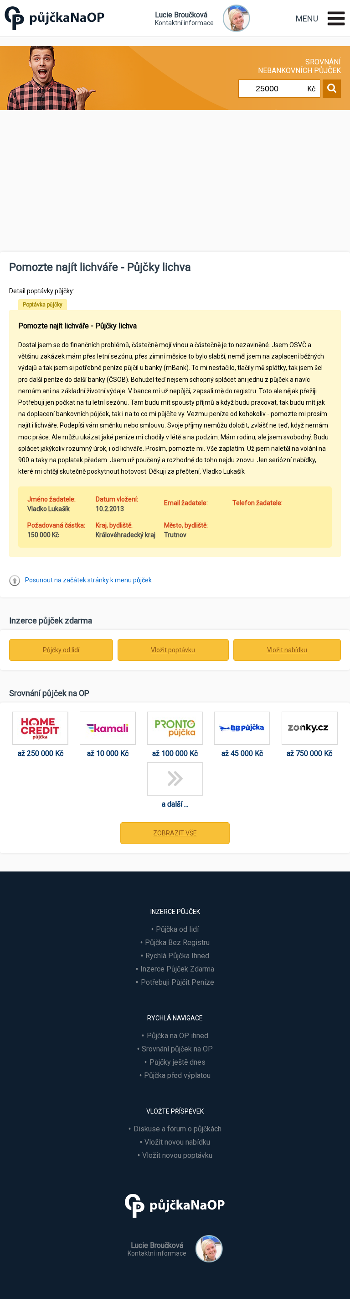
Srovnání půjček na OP (177, 1049)
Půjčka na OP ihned (177, 1035)
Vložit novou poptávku (177, 1155)
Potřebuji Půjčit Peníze (177, 982)
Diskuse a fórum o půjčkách (177, 1129)
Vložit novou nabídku (177, 1142)
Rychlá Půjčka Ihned (177, 955)
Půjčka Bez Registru (177, 942)
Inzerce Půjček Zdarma (177, 969)
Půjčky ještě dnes (177, 1062)
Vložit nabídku (287, 650)
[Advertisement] (175, 183)
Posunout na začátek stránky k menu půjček (88, 580)
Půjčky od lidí (61, 650)
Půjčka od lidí (177, 929)
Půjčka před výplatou (177, 1075)
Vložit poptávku (173, 650)
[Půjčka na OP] (175, 1221)
